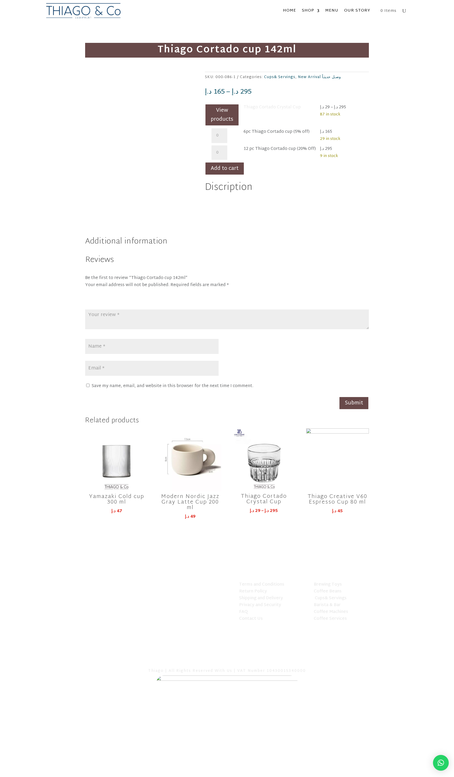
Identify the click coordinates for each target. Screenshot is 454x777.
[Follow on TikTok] (213, 659)
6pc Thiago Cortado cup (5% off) (276, 132)
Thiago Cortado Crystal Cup (272, 107)
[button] (441, 763)
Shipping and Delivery (261, 598)
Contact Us (251, 619)
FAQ (243, 612)
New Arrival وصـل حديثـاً (319, 77)
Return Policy (253, 591)
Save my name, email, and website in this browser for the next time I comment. (172, 386)
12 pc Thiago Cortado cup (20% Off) (280, 149)
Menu (331, 10)
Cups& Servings (279, 77)
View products (222, 115)
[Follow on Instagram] (240, 659)
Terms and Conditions (261, 584)
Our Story (357, 10)
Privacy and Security (260, 605)
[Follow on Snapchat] (227, 659)
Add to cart (225, 168)
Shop (308, 10)
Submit (354, 403)
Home (289, 10)
